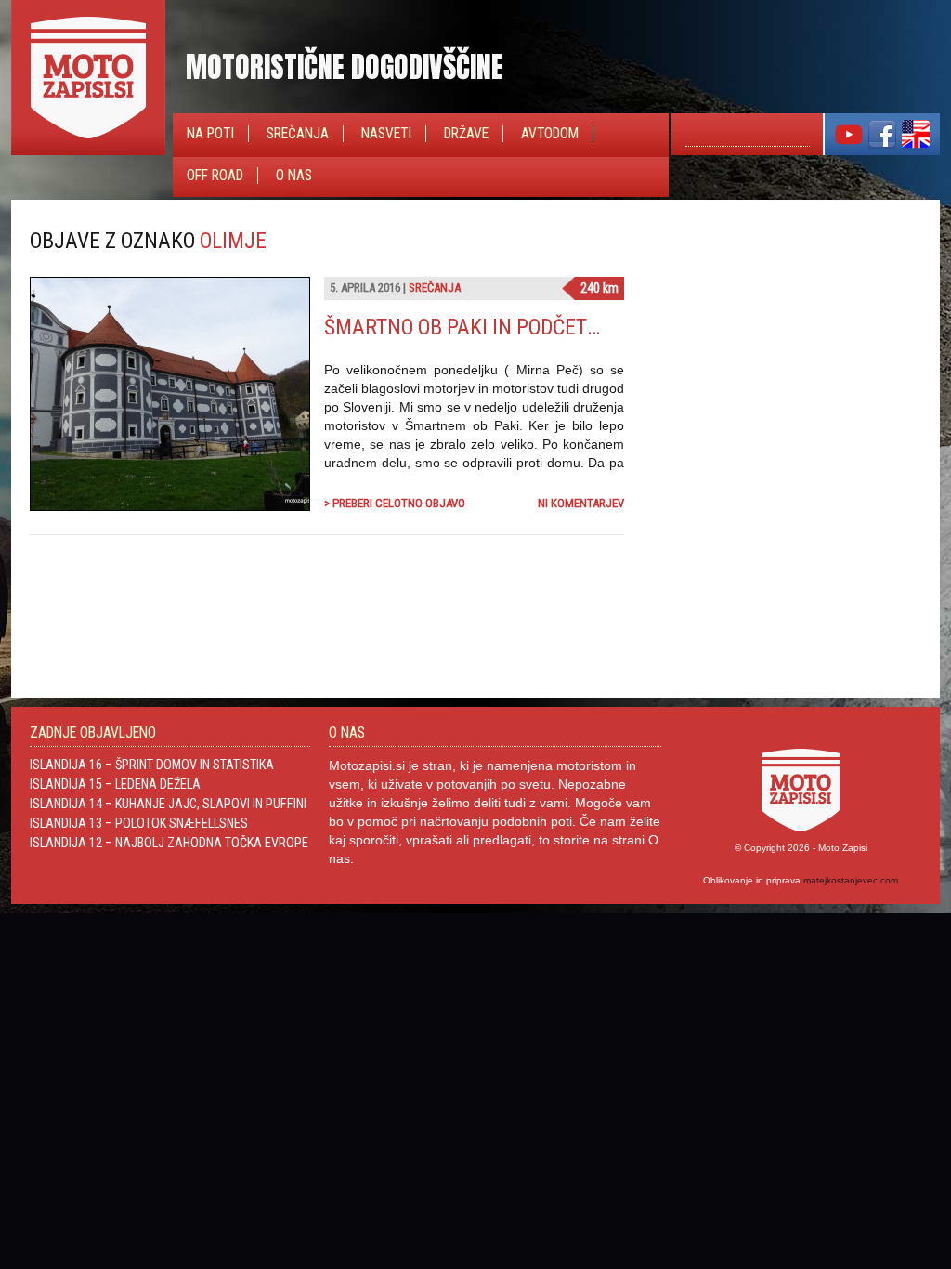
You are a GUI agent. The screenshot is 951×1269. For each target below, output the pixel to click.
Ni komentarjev (581, 503)
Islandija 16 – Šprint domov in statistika (152, 764)
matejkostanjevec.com (850, 880)
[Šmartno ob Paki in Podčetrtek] (170, 506)
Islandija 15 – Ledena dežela (115, 784)
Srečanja (298, 133)
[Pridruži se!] (882, 145)
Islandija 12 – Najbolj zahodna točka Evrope (169, 842)
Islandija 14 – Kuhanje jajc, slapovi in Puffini (168, 803)
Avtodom (550, 133)
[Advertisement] (782, 344)
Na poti (210, 133)
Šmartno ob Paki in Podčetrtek (478, 327)
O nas (294, 175)
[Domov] (88, 151)
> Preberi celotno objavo (394, 503)
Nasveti (386, 133)
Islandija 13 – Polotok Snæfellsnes (139, 823)
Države (466, 133)
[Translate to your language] (916, 145)
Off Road (215, 175)
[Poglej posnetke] (849, 145)
